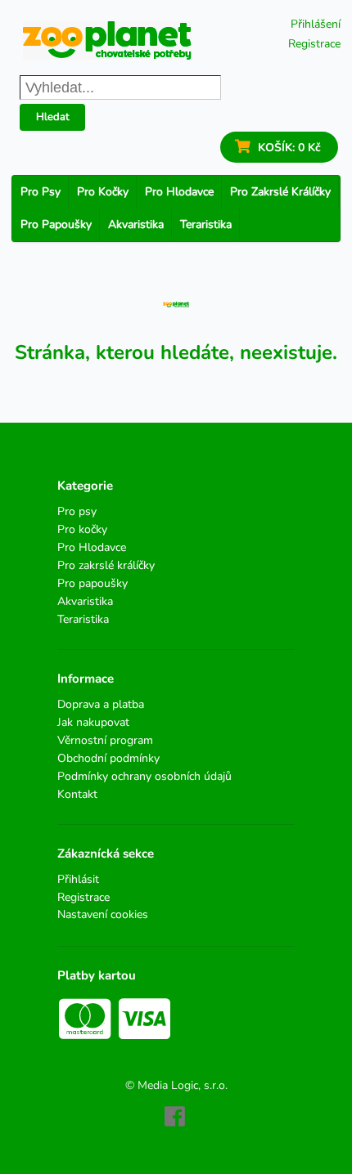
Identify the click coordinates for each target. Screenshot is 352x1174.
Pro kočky (103, 191)
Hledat (53, 117)
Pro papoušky (56, 224)
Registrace (314, 44)
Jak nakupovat (93, 722)
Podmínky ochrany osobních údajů (144, 776)
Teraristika (206, 224)
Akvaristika (136, 224)
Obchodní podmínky (108, 758)
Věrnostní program (105, 740)
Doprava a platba (100, 705)
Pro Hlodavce (179, 191)
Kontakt (77, 793)
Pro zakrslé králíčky (280, 191)
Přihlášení (316, 24)
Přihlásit (78, 880)
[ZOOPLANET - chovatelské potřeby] (107, 40)
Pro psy (40, 191)
